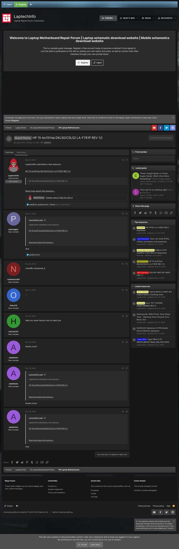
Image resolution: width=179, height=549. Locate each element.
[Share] (123, 160)
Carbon (10, 506)
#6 (127, 342)
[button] (115, 18)
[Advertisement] (89, 93)
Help (168, 506)
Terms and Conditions (56, 493)
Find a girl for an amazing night (153, 190)
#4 (126, 290)
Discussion (21, 152)
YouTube (94, 497)
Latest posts (141, 168)
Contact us (52, 486)
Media (148, 18)
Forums (109, 18)
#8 (127, 411)
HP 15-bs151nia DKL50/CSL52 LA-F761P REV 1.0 (47, 171)
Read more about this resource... (40, 191)
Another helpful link (55, 489)
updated (47, 142)
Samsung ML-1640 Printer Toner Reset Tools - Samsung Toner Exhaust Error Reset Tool (153, 317)
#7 (127, 368)
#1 (127, 160)
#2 (127, 214)
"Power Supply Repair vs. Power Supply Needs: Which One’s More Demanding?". (154, 176)
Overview (9, 152)
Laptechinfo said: (36, 220)
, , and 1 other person (49, 204)
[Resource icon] (134, 228)
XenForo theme (57, 512)
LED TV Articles (146, 184)
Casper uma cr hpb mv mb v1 (59, 197)
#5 (127, 316)
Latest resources (142, 286)
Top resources (141, 222)
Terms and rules (144, 506)
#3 (126, 264)
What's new (129, 18)
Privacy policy (158, 506)
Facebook (95, 490)
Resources (167, 18)
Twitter (93, 493)
